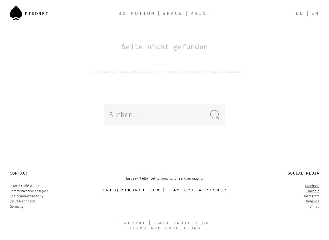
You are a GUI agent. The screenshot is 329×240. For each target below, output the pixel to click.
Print (200, 13)
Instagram (311, 196)
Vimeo (314, 207)
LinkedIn (312, 191)
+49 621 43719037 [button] (199, 190)
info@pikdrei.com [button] (131, 190)
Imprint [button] (133, 223)
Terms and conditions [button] (165, 228)
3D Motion (136, 13)
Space (173, 13)
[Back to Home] (29, 13)
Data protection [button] (182, 223)
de (300, 13)
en (315, 13)
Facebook (312, 186)
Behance (312, 201)
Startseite (233, 72)
